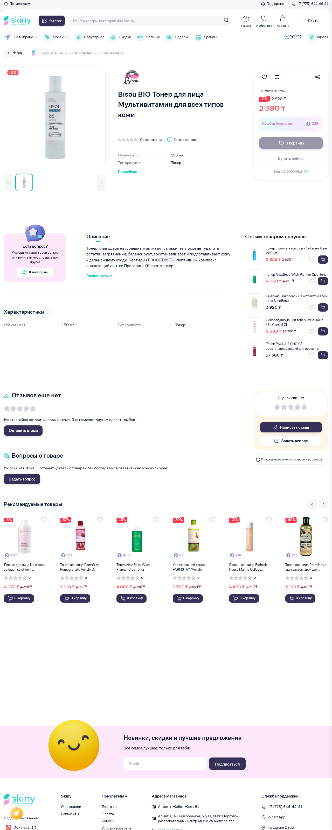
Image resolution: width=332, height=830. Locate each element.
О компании (71, 806)
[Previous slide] (312, 504)
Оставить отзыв (23, 430)
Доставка (109, 806)
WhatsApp (276, 817)
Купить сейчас (291, 158)
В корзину (295, 143)
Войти (313, 20)
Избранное (264, 26)
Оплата (108, 814)
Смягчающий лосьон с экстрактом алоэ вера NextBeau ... (296, 298)
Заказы (245, 26)
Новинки (153, 37)
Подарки (182, 37)
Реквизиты (70, 814)
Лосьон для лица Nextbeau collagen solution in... (24, 567)
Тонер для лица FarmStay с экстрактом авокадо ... (306, 567)
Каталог (55, 20)
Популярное (94, 37)
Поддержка (275, 4)
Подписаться (227, 764)
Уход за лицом (53, 53)
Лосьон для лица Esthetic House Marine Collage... (248, 567)
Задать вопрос (22, 479)
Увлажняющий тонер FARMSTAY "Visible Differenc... (189, 567)
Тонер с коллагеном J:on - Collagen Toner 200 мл (297, 250)
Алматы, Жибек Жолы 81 (178, 806)
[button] (8, 182)
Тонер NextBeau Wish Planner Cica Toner (297, 274)
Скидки (125, 37)
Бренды (210, 37)
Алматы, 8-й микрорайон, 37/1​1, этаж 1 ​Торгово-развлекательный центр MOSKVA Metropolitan (198, 819)
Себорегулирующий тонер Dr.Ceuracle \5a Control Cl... (294, 322)
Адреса (322, 37)
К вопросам (38, 272)
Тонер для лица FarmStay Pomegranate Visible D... (79, 567)
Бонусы (108, 821)
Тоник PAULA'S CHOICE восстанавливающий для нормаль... (293, 346)
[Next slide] (323, 504)
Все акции (61, 37)
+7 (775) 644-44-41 (312, 4)
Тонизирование (81, 53)
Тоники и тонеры (111, 53)
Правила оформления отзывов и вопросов (291, 460)
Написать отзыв (294, 427)
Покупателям (20, 4)
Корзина (283, 26)
